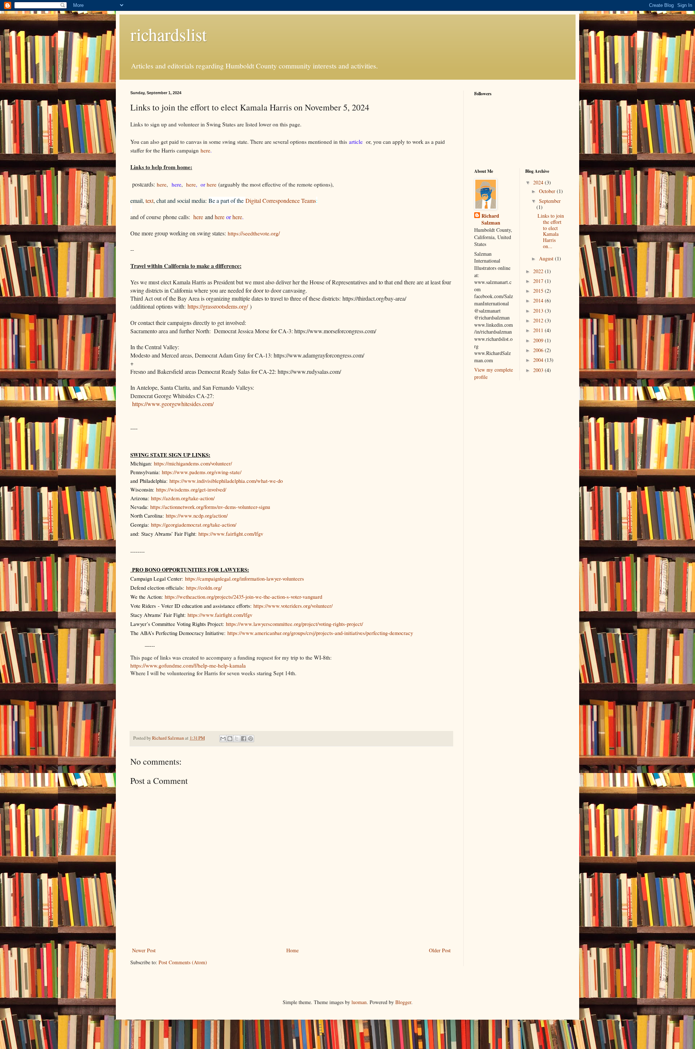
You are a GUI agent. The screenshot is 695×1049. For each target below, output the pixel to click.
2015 (539, 290)
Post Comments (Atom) (183, 962)
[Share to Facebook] (243, 738)
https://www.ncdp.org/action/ (197, 515)
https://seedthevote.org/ (254, 233)
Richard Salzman (490, 219)
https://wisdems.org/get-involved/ (191, 489)
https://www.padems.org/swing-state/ (201, 472)
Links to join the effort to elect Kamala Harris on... (551, 231)
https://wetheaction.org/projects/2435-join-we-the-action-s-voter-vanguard (243, 596)
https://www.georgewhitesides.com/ (173, 404)
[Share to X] (236, 738)
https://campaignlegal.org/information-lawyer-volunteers (244, 578)
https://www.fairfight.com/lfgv (230, 533)
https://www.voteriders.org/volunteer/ (293, 605)
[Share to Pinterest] (250, 738)
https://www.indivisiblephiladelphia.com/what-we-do (226, 480)
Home (292, 950)
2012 (539, 320)
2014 (539, 300)
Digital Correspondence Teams (280, 200)
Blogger (403, 1002)
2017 (539, 280)
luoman (359, 1002)
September (550, 200)
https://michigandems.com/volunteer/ (193, 463)
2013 (539, 310)
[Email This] (223, 738)
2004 (539, 359)
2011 (539, 330)
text (149, 200)
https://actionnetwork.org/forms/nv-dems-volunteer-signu (210, 506)
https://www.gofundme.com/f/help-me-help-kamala (188, 665)
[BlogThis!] (229, 738)
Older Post (440, 950)
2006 (539, 350)
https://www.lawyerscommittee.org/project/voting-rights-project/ (294, 623)
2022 (539, 271)
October (548, 191)
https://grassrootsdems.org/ (218, 306)
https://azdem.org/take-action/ (183, 498)
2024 (539, 182)
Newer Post (144, 950)
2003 (539, 370)
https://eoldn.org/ (204, 587)
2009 (539, 340)
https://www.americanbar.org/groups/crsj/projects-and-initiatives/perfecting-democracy (320, 633)
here (205, 150)
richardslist (168, 34)
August (547, 258)
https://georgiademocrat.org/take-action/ (193, 524)
